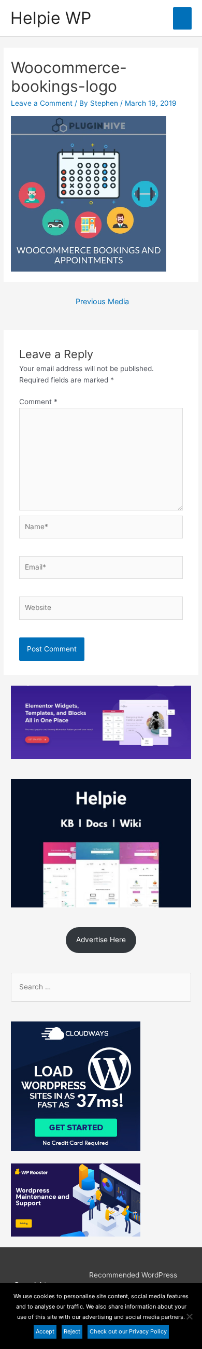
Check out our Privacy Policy (128, 1331)
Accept (45, 1331)
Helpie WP (50, 18)
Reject (72, 1331)
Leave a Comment (42, 103)
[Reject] (189, 1316)
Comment (38, 401)
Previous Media (102, 301)
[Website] (101, 610)
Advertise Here (101, 939)
